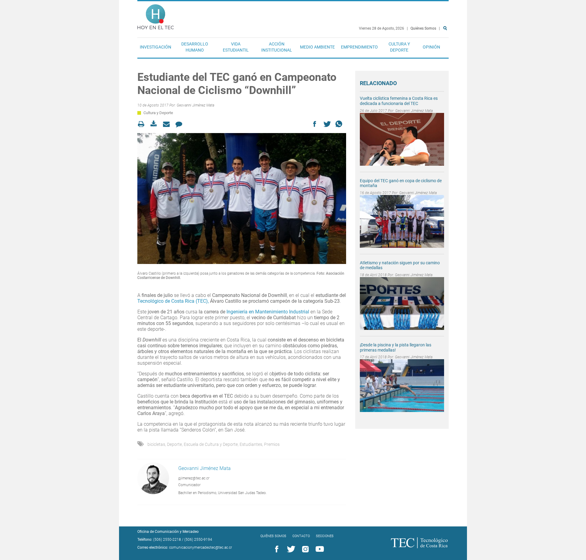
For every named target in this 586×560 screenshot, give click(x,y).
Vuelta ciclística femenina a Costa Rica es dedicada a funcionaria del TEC (399, 101)
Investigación (155, 47)
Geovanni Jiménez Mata (195, 105)
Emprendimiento (359, 47)
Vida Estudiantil (236, 47)
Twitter (290, 549)
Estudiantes (251, 444)
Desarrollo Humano (194, 47)
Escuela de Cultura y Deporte (211, 444)
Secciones (325, 536)
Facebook (275, 549)
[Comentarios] (180, 124)
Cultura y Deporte (399, 47)
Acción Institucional (276, 47)
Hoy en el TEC (155, 15)
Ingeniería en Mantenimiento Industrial (267, 312)
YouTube (318, 549)
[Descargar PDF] (155, 124)
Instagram (304, 549)
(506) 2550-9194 (198, 539)
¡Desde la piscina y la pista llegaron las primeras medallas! (395, 347)
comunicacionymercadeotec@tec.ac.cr (200, 547)
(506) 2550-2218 (167, 539)
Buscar (446, 48)
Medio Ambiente (317, 47)
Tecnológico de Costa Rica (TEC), (173, 301)
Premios (272, 444)
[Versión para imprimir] (143, 124)
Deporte (174, 444)
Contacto (301, 536)
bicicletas (156, 444)
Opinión (431, 47)
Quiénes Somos (423, 28)
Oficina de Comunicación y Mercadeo (168, 531)
